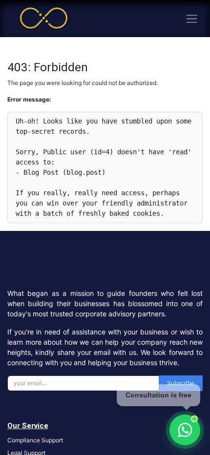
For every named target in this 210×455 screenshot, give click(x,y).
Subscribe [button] (180, 383)
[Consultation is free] (184, 429)
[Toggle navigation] (192, 18)
